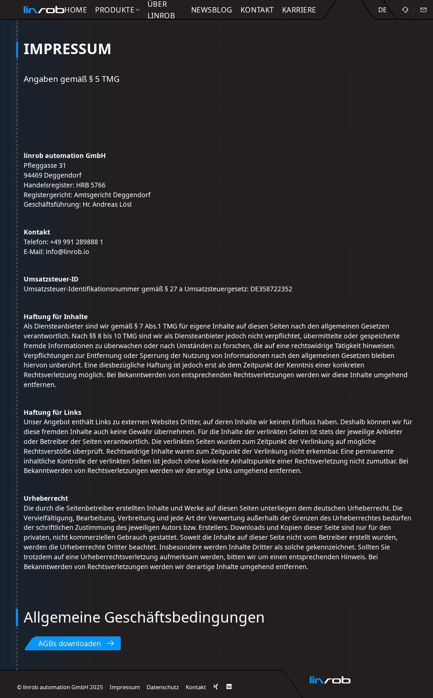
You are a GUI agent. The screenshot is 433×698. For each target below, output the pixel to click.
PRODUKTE (114, 10)
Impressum (125, 687)
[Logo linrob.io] (44, 9)
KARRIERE (299, 10)
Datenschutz (162, 687)
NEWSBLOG (211, 10)
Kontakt (196, 687)
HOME (75, 10)
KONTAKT (257, 10)
